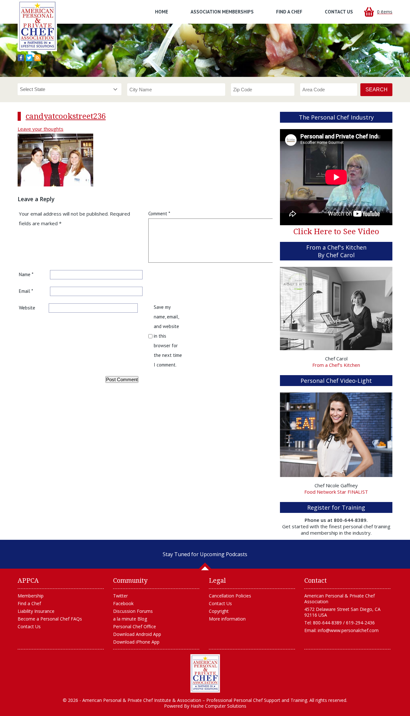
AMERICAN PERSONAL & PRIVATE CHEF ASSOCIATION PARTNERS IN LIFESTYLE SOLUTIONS (205, 673)
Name (26, 274)
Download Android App (137, 634)
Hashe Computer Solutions (218, 706)
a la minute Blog (130, 619)
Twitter (120, 596)
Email (26, 291)
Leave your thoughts (40, 129)
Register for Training (336, 507)
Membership (31, 596)
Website (27, 308)
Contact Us (339, 12)
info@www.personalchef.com (348, 630)
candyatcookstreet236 (66, 116)
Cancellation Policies (230, 596)
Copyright (219, 611)
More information (227, 619)
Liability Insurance (36, 611)
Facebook (123, 603)
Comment (159, 213)
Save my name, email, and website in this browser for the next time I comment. (168, 336)
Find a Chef (289, 12)
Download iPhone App (136, 642)
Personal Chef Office (134, 626)
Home (161, 12)
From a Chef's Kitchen (336, 365)
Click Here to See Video (336, 231)
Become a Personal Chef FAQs (50, 619)
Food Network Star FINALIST (336, 492)
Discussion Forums (133, 611)
